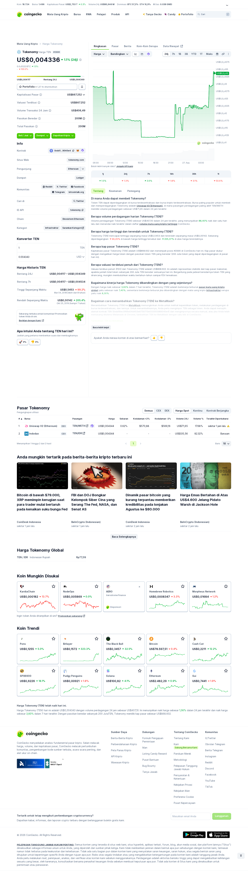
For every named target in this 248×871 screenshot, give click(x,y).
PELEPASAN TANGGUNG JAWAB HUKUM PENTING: (45, 844)
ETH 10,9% (145, 4)
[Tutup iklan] (139, 587)
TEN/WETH (78, 425)
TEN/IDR (77, 433)
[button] (76, 160)
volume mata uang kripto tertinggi (158, 224)
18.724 (25, 4)
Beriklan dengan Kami (30, 320)
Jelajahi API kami (124, 166)
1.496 (41, 4)
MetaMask (135, 305)
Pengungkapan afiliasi (28, 412)
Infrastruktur (213, 290)
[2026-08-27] (217, 54)
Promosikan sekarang (70, 616)
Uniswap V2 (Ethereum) (150, 205)
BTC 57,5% (132, 4)
